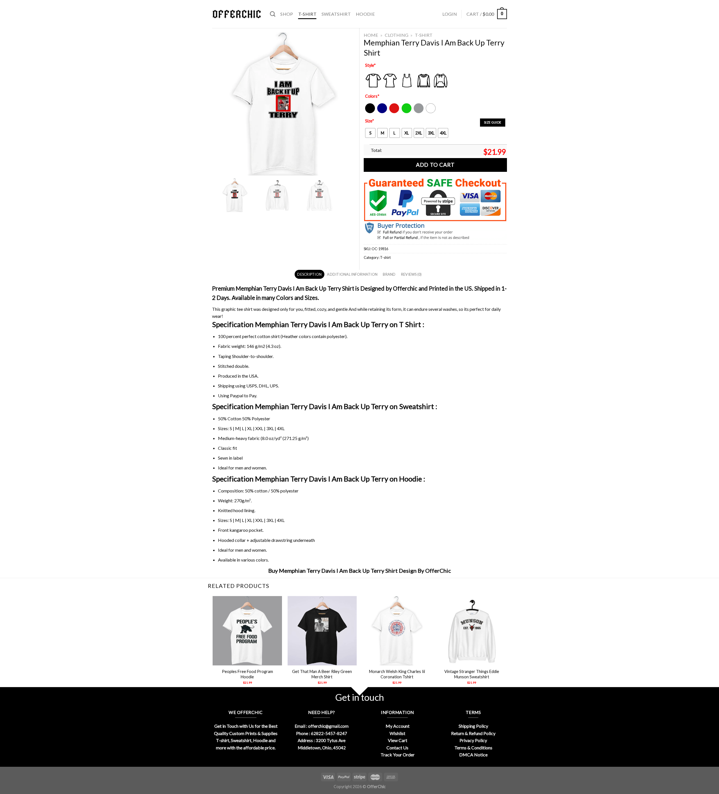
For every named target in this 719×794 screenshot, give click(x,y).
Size (369, 120)
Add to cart (435, 164)
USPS (251, 385)
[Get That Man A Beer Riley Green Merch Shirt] (322, 630)
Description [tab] (309, 274)
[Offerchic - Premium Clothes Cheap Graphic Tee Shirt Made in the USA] (236, 14)
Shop (286, 14)
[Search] (272, 14)
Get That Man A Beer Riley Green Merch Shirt (322, 674)
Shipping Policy (473, 726)
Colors (372, 96)
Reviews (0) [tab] (411, 274)
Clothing (396, 35)
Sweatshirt (336, 14)
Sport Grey (419, 112)
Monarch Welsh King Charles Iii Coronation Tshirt (397, 674)
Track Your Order (398, 754)
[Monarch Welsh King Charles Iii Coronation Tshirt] (397, 630)
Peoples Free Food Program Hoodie (247, 674)
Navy (381, 112)
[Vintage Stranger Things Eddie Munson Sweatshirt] (471, 630)
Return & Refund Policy (473, 733)
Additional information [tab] (352, 274)
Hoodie (365, 14)
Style (370, 65)
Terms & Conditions (473, 747)
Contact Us (397, 747)
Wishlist (397, 733)
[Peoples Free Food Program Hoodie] (247, 630)
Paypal (236, 395)
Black (369, 112)
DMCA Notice (473, 754)
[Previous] (213, 645)
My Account (397, 726)
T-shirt (307, 14)
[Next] (506, 645)
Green (407, 112)
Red (392, 112)
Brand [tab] (389, 274)
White (431, 112)
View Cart (397, 740)
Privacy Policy (473, 740)
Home (371, 35)
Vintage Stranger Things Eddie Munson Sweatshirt (471, 674)
